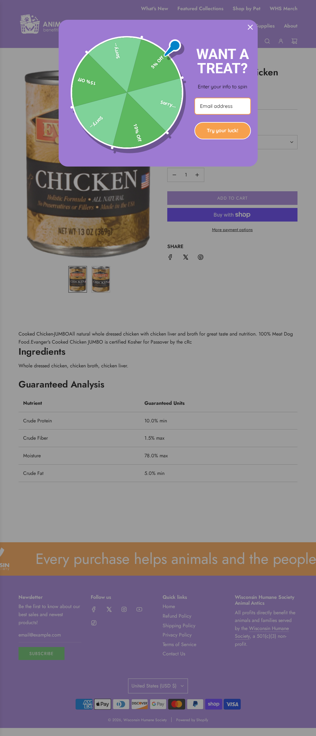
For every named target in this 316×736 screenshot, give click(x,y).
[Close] (250, 27)
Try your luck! (222, 130)
